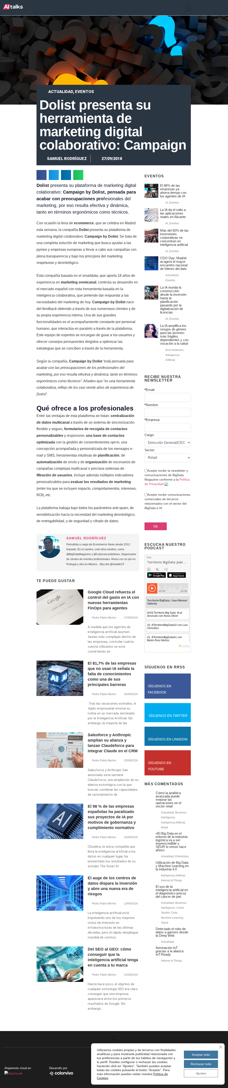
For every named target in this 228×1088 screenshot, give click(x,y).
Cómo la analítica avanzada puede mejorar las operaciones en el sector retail (168, 799)
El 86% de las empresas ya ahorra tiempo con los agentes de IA (173, 191)
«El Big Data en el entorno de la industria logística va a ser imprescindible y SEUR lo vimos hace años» (171, 841)
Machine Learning (172, 917)
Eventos (84, 91)
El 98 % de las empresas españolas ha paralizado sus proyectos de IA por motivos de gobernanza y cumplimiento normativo (112, 817)
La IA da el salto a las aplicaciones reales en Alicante (173, 213)
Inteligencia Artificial (173, 822)
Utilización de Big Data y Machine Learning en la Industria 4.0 (172, 866)
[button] (188, 8)
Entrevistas (182, 856)
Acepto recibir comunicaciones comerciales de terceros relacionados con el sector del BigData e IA (167, 501)
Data (174, 912)
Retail (164, 827)
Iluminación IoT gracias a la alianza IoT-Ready (169, 951)
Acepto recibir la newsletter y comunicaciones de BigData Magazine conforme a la (167, 477)
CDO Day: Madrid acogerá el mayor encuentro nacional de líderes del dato (173, 263)
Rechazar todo (201, 1064)
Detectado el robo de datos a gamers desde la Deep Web (172, 932)
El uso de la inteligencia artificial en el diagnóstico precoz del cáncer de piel (172, 891)
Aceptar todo (201, 1054)
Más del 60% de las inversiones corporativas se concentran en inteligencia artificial (174, 238)
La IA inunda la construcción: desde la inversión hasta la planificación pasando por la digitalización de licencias (173, 299)
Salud (164, 922)
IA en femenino (174, 350)
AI (166, 202)
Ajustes (201, 1073)
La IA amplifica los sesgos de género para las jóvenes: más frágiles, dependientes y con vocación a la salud (174, 334)
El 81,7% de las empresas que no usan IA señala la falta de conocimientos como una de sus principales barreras (112, 674)
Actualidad (60, 91)
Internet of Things (171, 880)
